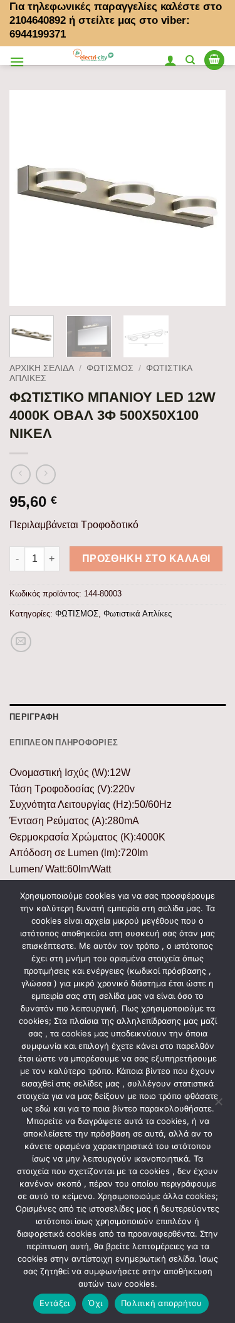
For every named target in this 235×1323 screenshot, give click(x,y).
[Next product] (20, 474)
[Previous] (29, 198)
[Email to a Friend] (21, 641)
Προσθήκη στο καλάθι (146, 558)
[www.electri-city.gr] (94, 55)
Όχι (95, 1303)
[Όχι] (218, 1105)
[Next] (205, 198)
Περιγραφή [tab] (33, 717)
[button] (16, 61)
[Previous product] (45, 474)
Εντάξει (54, 1303)
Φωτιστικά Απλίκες (137, 613)
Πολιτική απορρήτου (161, 1303)
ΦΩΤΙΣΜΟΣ (109, 368)
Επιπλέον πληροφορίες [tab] (63, 742)
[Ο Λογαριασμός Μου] (170, 60)
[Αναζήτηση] (190, 60)
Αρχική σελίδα (41, 368)
